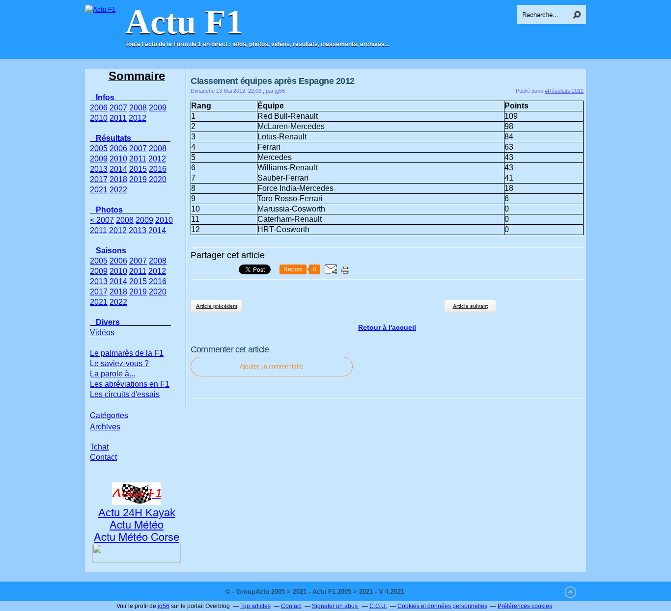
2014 (118, 169)
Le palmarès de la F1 (127, 353)
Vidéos (102, 332)
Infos (105, 97)
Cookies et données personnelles (442, 606)
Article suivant (470, 306)
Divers (108, 322)
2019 (138, 179)
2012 (137, 118)
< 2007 (102, 220)
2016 (158, 169)
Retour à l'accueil (387, 327)
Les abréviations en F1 (129, 384)
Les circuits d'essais (125, 394)
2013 (99, 169)
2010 (99, 118)
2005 (99, 148)
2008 (138, 108)
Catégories (109, 415)
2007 (118, 108)
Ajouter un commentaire (272, 366)
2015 (138, 169)
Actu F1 (184, 22)
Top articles (255, 606)
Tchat (99, 447)
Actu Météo (137, 523)
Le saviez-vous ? (119, 363)
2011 (118, 118)
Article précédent (216, 306)
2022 (118, 190)
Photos (109, 210)
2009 (158, 108)
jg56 (163, 606)
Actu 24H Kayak (136, 512)
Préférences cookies (525, 606)
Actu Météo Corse (136, 536)
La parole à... (112, 374)
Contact (103, 457)
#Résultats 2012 (564, 91)
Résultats (113, 138)
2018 (118, 179)
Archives (105, 426)
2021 (99, 190)
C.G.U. (378, 606)
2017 (99, 179)
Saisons (111, 250)
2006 (99, 108)
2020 (158, 179)
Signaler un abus (335, 606)
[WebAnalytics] (426, 591)
